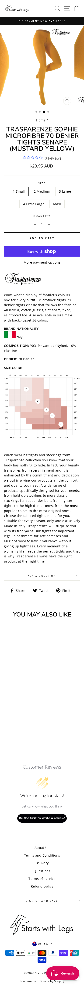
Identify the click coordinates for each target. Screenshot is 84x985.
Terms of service (41, 878)
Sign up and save (42, 900)
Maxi (57, 204)
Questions (42, 871)
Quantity (42, 216)
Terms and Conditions (42, 855)
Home (41, 120)
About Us (42, 847)
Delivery (42, 863)
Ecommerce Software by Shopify (42, 981)
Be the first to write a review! (42, 818)
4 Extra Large (33, 204)
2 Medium (42, 191)
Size (42, 183)
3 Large (65, 191)
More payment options (42, 262)
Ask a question (42, 575)
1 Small (19, 191)
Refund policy (42, 886)
